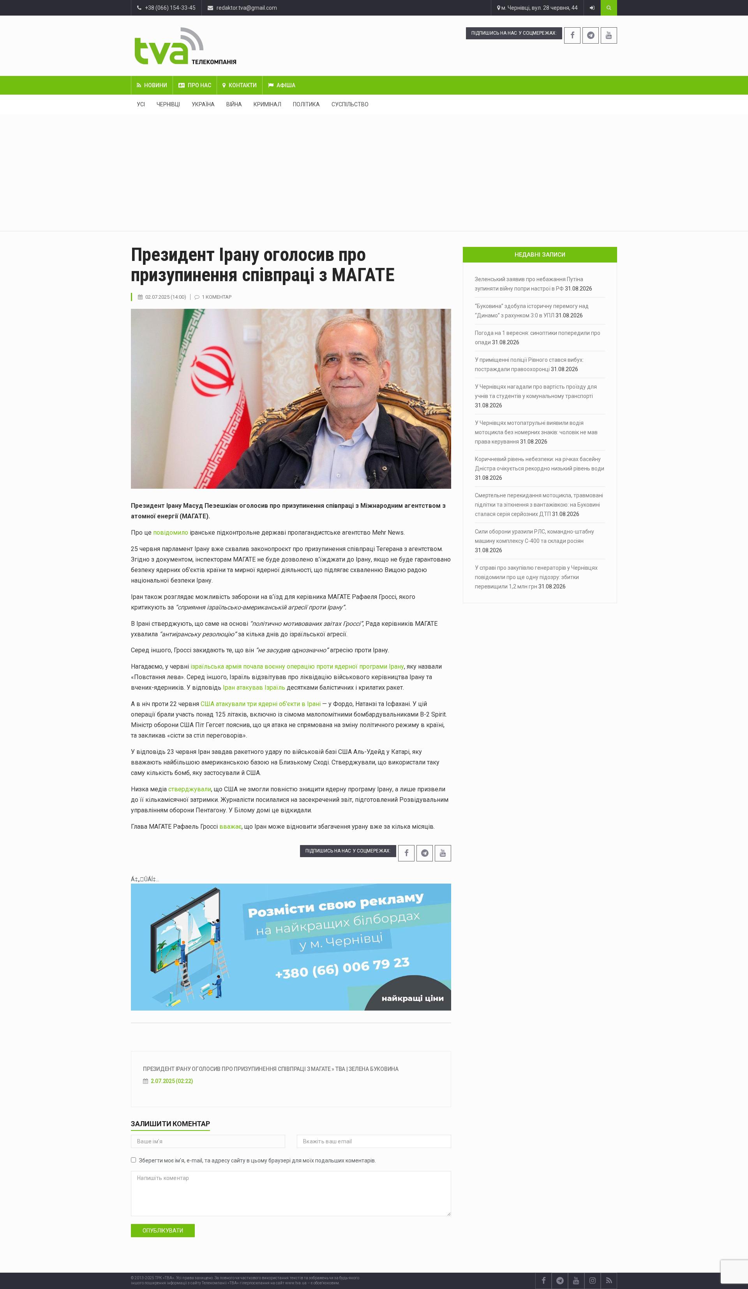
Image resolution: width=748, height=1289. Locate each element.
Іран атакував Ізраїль (254, 687)
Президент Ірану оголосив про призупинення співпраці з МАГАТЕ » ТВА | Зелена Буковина (271, 1069)
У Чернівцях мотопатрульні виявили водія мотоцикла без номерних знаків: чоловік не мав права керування (536, 432)
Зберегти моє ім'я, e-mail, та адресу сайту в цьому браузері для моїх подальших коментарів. (257, 1160)
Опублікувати (163, 1230)
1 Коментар (216, 297)
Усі (141, 104)
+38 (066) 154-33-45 (168, 8)
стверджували (189, 789)
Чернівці (168, 104)
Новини (155, 85)
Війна (234, 104)
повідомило (170, 532)
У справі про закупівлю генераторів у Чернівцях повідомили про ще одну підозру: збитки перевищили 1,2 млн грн (536, 577)
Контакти (243, 85)
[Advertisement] (374, 172)
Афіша (286, 85)
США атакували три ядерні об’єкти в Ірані (261, 704)
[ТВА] (233, 45)
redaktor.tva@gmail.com (247, 8)
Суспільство (350, 104)
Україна (203, 104)
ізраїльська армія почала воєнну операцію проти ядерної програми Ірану (296, 666)
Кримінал (267, 104)
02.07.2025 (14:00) (165, 297)
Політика (306, 104)
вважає (230, 826)
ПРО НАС (199, 85)
